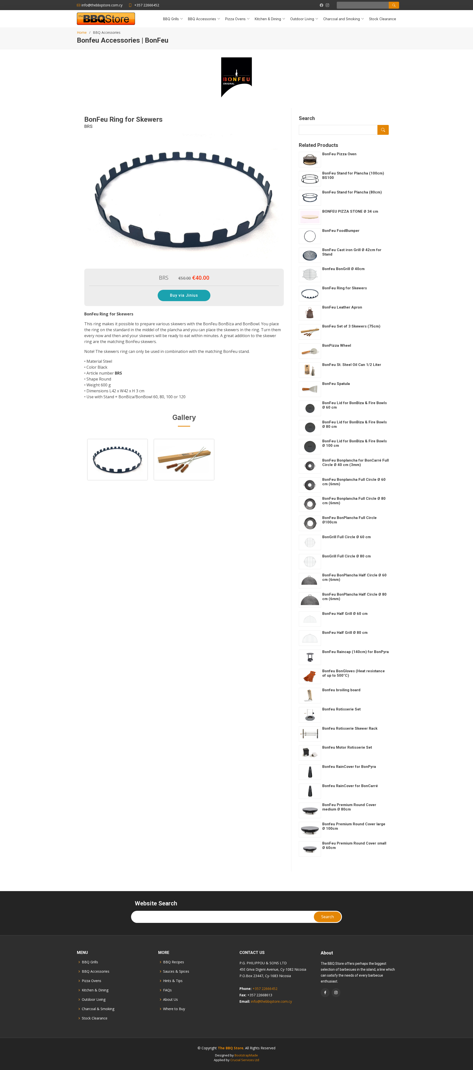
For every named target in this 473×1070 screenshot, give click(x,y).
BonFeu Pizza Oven (339, 154)
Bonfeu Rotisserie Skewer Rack (349, 728)
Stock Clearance (382, 19)
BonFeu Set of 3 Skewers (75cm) (351, 326)
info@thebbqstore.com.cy (271, 1001)
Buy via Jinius (184, 295)
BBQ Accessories (95, 971)
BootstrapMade (246, 1055)
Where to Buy (174, 1009)
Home (82, 32)
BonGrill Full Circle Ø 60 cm (346, 537)
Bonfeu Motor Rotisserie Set (347, 747)
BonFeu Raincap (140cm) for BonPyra (355, 652)
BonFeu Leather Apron (342, 307)
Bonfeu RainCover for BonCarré (350, 786)
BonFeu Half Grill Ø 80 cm (345, 632)
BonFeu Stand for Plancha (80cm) (352, 192)
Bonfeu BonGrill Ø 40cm (343, 269)
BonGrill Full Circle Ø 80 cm (346, 556)
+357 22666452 (146, 5)
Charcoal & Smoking (98, 1009)
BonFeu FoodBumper (340, 230)
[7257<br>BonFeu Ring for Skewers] (117, 459)
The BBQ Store (230, 1048)
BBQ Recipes (173, 962)
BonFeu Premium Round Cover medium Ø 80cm (349, 807)
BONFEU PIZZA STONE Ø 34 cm (350, 211)
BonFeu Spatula (336, 383)
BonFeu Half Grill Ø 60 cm (345, 613)
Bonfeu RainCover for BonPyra (349, 766)
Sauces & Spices (176, 971)
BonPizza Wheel (336, 345)
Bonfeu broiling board (341, 690)
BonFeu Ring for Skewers (344, 288)
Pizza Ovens (91, 981)
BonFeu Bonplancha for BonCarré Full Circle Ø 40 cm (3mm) (355, 462)
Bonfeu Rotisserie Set (341, 709)
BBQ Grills (90, 962)
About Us (170, 999)
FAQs (167, 990)
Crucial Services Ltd (244, 1060)
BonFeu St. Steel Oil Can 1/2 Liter (351, 364)
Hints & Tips (173, 981)
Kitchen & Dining (95, 990)
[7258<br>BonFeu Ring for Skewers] (184, 459)
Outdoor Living (93, 999)
